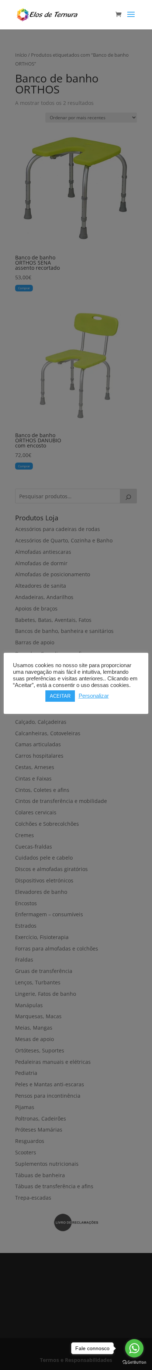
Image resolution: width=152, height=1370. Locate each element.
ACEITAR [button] (60, 696)
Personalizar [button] (94, 696)
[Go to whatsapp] (134, 1348)
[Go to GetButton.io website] (134, 1362)
